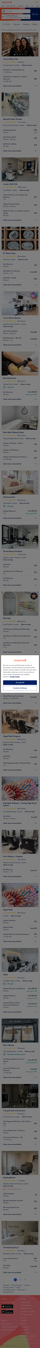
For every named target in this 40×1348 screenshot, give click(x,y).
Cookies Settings (20, 688)
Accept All (20, 682)
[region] (20, 674)
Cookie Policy (15, 677)
